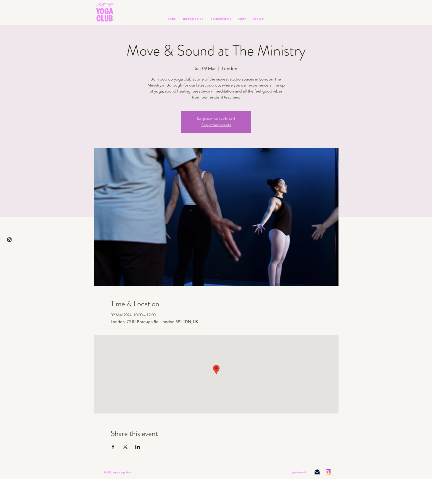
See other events (216, 124)
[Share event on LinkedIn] (137, 447)
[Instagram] (328, 472)
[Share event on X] (125, 447)
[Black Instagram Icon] (9, 239)
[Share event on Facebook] (113, 447)
